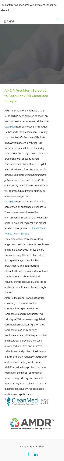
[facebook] (28, 454)
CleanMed (10, 126)
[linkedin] (36, 454)
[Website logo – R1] (32, 419)
